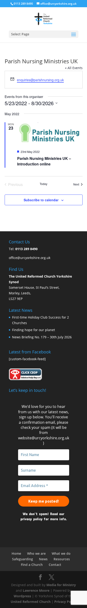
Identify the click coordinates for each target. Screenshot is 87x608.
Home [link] (16, 553)
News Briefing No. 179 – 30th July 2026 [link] (42, 337)
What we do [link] (61, 553)
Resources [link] (62, 559)
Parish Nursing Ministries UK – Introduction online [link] (44, 161)
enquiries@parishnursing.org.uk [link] (40, 79)
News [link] (43, 559)
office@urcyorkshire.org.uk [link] (29, 257)
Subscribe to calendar (41, 200)
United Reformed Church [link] (31, 601)
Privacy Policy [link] (65, 601)
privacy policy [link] (31, 519)
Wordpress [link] (22, 596)
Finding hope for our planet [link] (33, 330)
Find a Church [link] (32, 564)
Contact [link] (55, 564)
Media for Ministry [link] (61, 585)
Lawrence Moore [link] (36, 590)
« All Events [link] (74, 68)
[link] (43, 18)
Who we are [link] (36, 553)
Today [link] (43, 184)
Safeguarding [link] (22, 559)
